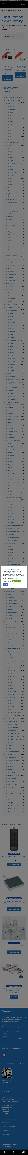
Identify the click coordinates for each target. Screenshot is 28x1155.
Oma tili (4, 1152)
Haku (14, 1152)
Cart (22, 1151)
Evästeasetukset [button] (7, 581)
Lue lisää (14, 578)
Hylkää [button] (5, 584)
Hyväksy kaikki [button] (16, 581)
